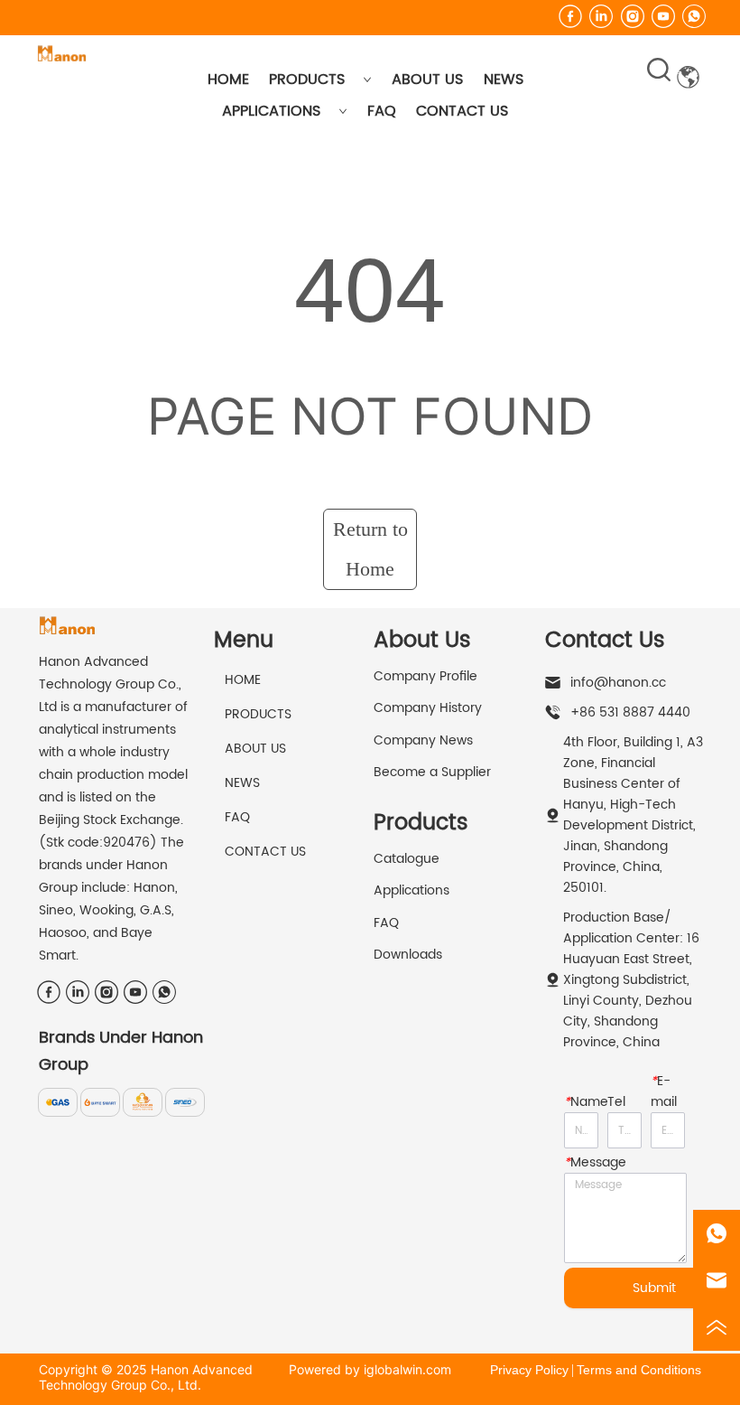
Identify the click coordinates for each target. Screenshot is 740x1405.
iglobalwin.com (407, 1369)
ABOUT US (427, 79)
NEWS (503, 79)
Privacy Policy (529, 1370)
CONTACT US (462, 111)
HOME (228, 79)
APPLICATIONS (271, 111)
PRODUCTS (307, 79)
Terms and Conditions (639, 1370)
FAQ (381, 111)
